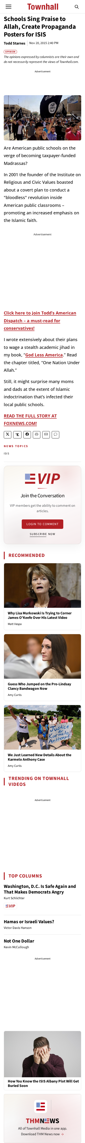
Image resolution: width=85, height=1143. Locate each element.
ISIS (6, 454)
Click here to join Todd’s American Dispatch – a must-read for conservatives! (40, 320)
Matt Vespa (15, 624)
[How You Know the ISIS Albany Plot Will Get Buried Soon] (42, 1054)
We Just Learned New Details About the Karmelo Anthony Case (39, 757)
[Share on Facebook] (27, 434)
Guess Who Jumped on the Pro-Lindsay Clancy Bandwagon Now (39, 686)
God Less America (44, 355)
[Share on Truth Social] (17, 434)
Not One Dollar (19, 941)
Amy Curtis (14, 695)
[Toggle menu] (8, 6)
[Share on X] (7, 434)
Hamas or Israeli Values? (29, 921)
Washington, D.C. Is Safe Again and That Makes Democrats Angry (40, 889)
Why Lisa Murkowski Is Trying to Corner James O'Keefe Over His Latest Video (40, 615)
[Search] (76, 7)
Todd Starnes (14, 43)
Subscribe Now (42, 534)
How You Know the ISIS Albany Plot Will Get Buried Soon (43, 1083)
